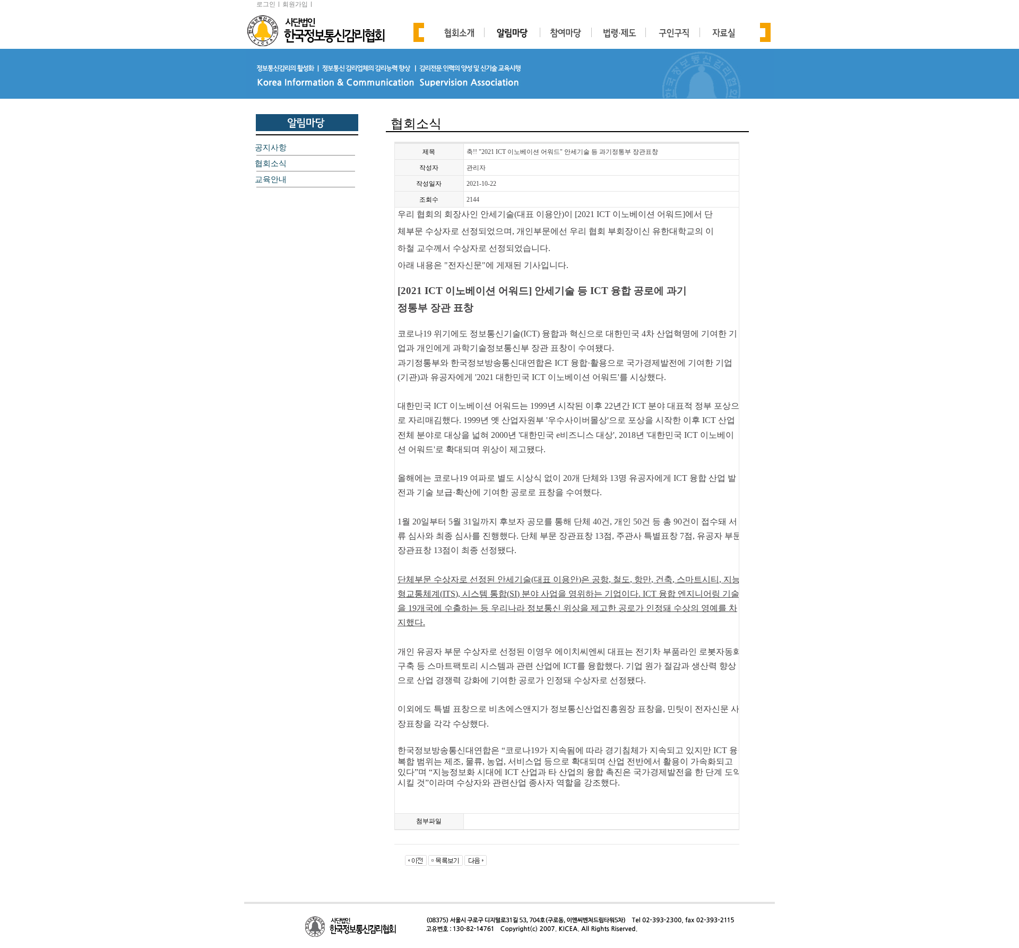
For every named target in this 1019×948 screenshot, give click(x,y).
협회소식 (271, 163)
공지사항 (271, 147)
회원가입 (295, 4)
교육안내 (271, 179)
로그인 (265, 4)
